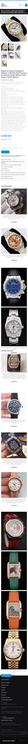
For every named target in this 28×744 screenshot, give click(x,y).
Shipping (3, 690)
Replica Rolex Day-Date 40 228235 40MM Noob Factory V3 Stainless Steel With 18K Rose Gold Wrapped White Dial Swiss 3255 (14, 501)
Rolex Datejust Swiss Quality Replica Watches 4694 (14, 671)
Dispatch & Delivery (5, 682)
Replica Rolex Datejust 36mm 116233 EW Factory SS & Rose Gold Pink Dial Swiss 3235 (14, 256)
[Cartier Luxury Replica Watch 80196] (14, 610)
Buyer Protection (5, 685)
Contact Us (3, 695)
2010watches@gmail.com (8, 718)
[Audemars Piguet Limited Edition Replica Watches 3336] (14, 531)
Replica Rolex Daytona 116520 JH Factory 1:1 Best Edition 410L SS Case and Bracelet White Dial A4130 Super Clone (14, 217)
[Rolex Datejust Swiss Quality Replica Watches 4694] (14, 650)
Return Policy (4, 692)
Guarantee (3, 687)
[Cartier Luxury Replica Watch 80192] (14, 570)
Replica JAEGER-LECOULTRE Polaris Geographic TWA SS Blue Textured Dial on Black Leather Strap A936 (14, 421)
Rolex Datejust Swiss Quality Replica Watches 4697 (14, 348)
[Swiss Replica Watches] (5, 4)
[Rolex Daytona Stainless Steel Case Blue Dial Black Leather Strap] (14, 287)
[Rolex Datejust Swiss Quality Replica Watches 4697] (14, 326)
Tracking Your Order (5, 697)
